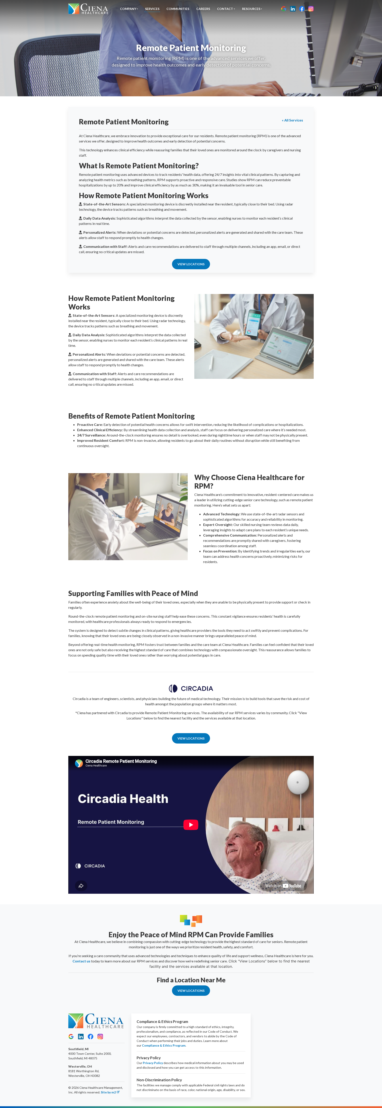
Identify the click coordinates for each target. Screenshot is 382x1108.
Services (152, 9)
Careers (203, 9)
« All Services (292, 120)
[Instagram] (311, 8)
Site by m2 (108, 1092)
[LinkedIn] (293, 8)
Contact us (81, 961)
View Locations (191, 264)
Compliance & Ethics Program (163, 1045)
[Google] (283, 8)
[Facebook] (302, 8)
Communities (177, 9)
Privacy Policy (153, 1063)
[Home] (88, 8)
